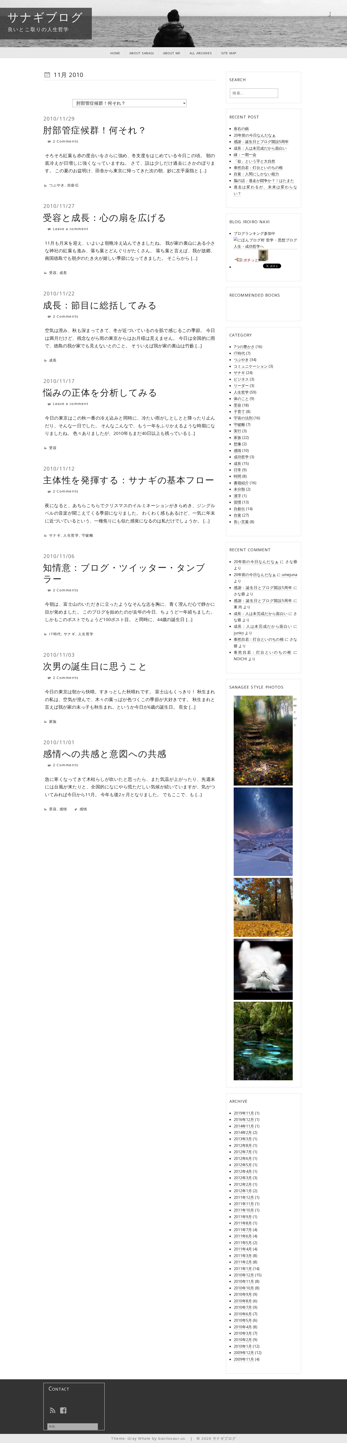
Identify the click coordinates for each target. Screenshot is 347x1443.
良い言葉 (241, 521)
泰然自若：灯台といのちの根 (258, 167)
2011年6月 (243, 1236)
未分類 (239, 489)
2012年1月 (243, 1190)
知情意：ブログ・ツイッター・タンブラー (124, 573)
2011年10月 (244, 1210)
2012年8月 (243, 1145)
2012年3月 (243, 1177)
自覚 (237, 515)
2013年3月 (243, 1138)
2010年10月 (244, 1288)
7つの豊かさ (244, 346)
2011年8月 (243, 1223)
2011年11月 (244, 1203)
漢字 (237, 495)
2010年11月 (244, 1281)
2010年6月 (243, 1314)
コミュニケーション (251, 366)
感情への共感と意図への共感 (105, 753)
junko (239, 632)
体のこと (241, 398)
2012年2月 (243, 1184)
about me (171, 53)
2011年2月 (243, 1262)
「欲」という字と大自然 (254, 161)
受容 (53, 272)
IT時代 (55, 633)
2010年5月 (243, 1320)
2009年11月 (244, 1359)
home (115, 53)
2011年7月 (243, 1229)
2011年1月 (243, 1268)
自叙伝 (73, 185)
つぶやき (57, 185)
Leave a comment (70, 228)
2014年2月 (243, 1132)
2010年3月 (243, 1333)
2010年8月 (243, 1301)
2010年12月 (244, 1275)
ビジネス (241, 379)
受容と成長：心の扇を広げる (105, 217)
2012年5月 (243, 1164)
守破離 (87, 535)
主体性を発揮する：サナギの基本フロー (129, 480)
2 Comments (65, 141)
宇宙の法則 (243, 418)
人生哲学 (71, 535)
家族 (53, 721)
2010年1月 (243, 1346)
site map (229, 53)
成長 (63, 272)
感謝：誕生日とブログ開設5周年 (261, 141)
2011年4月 (243, 1249)
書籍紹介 (241, 482)
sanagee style (295, 711)
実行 (237, 430)
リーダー (241, 385)
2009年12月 (244, 1352)
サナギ (55, 535)
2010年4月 (243, 1326)
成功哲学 (241, 456)
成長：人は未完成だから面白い (260, 148)
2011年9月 (243, 1216)
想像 (237, 443)
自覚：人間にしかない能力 (256, 174)
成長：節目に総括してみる (100, 305)
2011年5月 (243, 1242)
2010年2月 (243, 1339)
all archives (201, 53)
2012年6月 (243, 1158)
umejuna (289, 574)
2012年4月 (243, 1171)
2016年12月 (244, 1119)
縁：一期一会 (245, 154)
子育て (239, 411)
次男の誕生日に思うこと (95, 666)
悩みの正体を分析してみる (100, 392)
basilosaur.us (171, 1438)
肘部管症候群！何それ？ (95, 130)
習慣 (237, 502)
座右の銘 (241, 128)
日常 (237, 469)
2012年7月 (243, 1151)
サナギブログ (45, 17)
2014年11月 (244, 1126)
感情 (63, 809)
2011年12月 (244, 1197)
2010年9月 (243, 1294)
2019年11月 (244, 1113)
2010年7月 (243, 1307)
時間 (237, 476)
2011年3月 (243, 1255)
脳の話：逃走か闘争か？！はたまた (264, 180)
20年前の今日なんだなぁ (255, 135)
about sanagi (141, 53)
